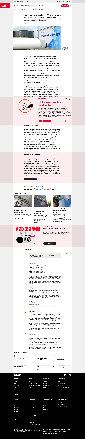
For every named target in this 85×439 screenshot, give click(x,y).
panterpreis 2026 (62, 391)
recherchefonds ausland (63, 387)
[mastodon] (65, 375)
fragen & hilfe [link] (29, 1)
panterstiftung (61, 389)
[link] (15, 5)
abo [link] (57, 1)
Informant (45, 431)
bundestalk (16, 402)
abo (59, 381)
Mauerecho (16, 407)
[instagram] (70, 375)
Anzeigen (16, 424)
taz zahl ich (60, 385)
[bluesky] (67, 375)
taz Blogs (60, 402)
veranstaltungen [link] (20, 1)
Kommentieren (32, 186)
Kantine (15, 421)
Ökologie (23, 9)
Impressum (56, 431)
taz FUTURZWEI (61, 404)
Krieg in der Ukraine (33, 383)
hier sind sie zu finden (37, 256)
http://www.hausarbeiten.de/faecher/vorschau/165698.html (41, 325)
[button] (70, 6)
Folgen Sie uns (60, 374)
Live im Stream (46, 405)
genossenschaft (61, 383)
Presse (44, 389)
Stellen (44, 387)
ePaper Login (31, 422)
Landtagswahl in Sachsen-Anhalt (34, 386)
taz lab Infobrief (32, 407)
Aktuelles (45, 381)
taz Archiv (60, 408)
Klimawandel (31, 389)
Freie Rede (16, 409)
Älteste (60, 249)
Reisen (15, 419)
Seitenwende (64, 431)
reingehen (16, 411)
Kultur (15, 387)
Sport (15, 389)
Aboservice (31, 420)
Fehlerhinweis (38, 186)
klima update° (17, 405)
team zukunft (31, 402)
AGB (60, 431)
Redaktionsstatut (52, 429)
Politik (15, 381)
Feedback (31, 419)
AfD (29, 381)
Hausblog (45, 383)
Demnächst (45, 402)
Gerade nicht (65, 98)
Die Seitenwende (47, 385)
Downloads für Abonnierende (35, 424)
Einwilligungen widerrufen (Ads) (50, 433)
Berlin (15, 391)
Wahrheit (16, 394)
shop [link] (25, 1)
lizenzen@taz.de (22, 431)
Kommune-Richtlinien (61, 429)
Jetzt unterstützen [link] (30, 179)
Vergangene (46, 407)
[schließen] (70, 98)
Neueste (56, 249)
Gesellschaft (16, 385)
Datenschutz (51, 431)
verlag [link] (15, 1)
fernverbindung (17, 404)
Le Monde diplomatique (63, 406)
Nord (15, 392)
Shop (15, 423)
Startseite (16, 9)
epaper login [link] (68, 1)
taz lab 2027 (46, 409)
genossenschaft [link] (62, 1)
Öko (19, 9)
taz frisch (31, 404)
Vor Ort (45, 404)
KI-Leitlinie (68, 429)
